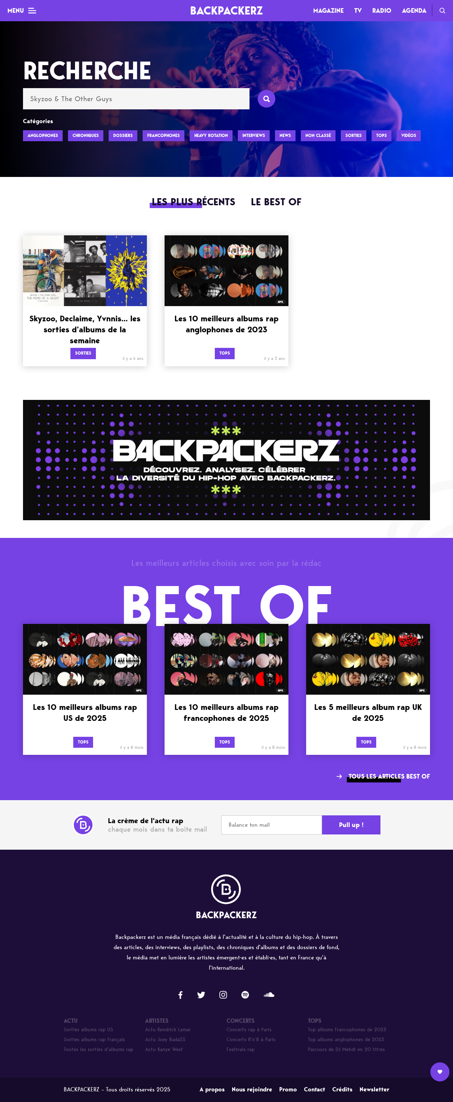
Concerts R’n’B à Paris (250, 1039)
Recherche (442, 10)
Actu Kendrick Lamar (168, 1029)
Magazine (328, 10)
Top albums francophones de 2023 (347, 1029)
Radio (381, 10)
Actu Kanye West (164, 1049)
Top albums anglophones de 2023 (346, 1039)
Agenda (414, 10)
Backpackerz (226, 10)
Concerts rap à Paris (248, 1029)
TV (358, 10)
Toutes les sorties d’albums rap (98, 1049)
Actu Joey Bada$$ (165, 1039)
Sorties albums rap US (88, 1029)
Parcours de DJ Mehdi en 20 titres (346, 1049)
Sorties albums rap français (94, 1039)
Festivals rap (240, 1049)
